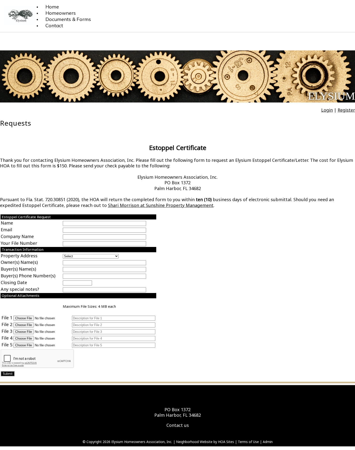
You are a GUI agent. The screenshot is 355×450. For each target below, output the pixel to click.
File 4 (6, 338)
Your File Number (19, 243)
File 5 (6, 345)
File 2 (6, 324)
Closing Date (14, 282)
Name (7, 223)
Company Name (17, 236)
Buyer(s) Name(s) (18, 269)
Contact (54, 25)
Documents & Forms (68, 19)
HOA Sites (226, 441)
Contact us (177, 425)
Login (327, 110)
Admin (268, 441)
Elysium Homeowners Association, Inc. (141, 441)
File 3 (6, 331)
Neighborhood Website (194, 441)
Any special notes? (20, 289)
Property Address (19, 256)
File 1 (6, 317)
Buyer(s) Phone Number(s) (28, 276)
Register (346, 110)
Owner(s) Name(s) (19, 262)
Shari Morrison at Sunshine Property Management (160, 205)
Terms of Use (248, 441)
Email (6, 229)
